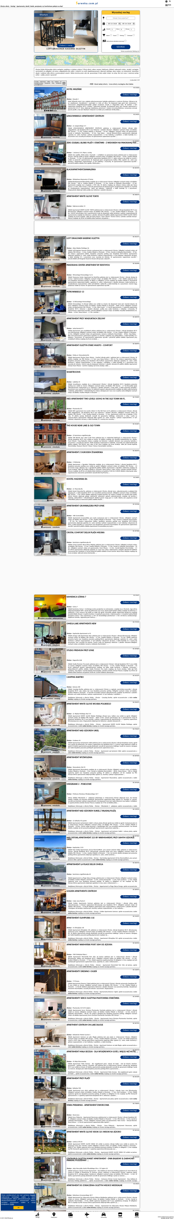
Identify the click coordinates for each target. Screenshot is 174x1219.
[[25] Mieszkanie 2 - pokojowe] (50, 794)
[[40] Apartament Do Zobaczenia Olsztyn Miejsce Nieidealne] (50, 1196)
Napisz (171, 1218)
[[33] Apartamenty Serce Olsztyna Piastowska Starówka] (50, 1008)
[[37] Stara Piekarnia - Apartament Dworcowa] (50, 1115)
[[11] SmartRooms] (50, 382)
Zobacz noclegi (130, 95)
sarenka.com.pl (87, 3)
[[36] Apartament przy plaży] (50, 1089)
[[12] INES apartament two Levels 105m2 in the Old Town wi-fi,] (50, 409)
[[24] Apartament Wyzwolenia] (50, 768)
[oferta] (45, 110)
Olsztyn (37, 91)
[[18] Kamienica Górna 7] (50, 607)
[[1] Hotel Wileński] (50, 100)
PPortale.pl (10, 1218)
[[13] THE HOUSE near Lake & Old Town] (50, 436)
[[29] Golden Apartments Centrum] (50, 901)
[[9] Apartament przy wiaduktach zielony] (50, 329)
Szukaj (121, 47)
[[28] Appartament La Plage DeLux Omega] (50, 875)
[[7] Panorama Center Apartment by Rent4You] (50, 275)
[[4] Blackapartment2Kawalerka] (50, 180)
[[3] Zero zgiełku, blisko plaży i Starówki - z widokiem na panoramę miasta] (50, 153)
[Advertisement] (87, 575)
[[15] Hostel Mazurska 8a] (50, 489)
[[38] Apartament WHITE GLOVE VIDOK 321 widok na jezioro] (50, 1142)
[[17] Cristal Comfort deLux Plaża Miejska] (50, 543)
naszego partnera (91, 699)
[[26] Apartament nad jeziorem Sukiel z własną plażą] (50, 821)
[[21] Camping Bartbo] (50, 687)
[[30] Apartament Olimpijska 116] (50, 928)
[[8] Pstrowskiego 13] (50, 302)
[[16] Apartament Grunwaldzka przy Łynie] (50, 516)
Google (33, 1195)
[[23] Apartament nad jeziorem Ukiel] (50, 741)
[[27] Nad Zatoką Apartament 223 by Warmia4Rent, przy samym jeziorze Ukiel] (50, 848)
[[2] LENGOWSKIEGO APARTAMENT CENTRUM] (50, 126)
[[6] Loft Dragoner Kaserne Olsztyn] (50, 249)
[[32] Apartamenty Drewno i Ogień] (50, 982)
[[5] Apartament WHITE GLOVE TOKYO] (50, 207)
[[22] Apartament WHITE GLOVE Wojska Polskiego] (50, 714)
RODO (12, 1204)
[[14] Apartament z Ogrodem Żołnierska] (50, 463)
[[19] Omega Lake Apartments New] (50, 634)
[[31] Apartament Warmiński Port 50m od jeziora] (50, 955)
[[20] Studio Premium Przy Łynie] (50, 661)
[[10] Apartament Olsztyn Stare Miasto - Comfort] (50, 356)
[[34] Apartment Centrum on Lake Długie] (50, 1035)
